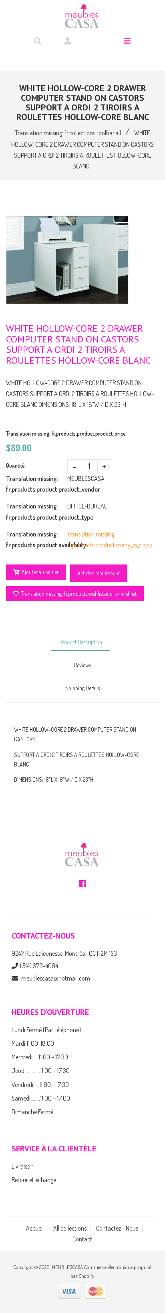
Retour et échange (34, 1180)
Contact (82, 1239)
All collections (70, 1228)
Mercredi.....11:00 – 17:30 (40, 1057)
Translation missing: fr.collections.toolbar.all (68, 133)
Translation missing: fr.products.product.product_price (66, 433)
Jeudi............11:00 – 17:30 (41, 1071)
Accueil (35, 1228)
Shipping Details (82, 688)
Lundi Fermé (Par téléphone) (46, 1030)
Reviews (82, 665)
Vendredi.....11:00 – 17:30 (40, 1085)
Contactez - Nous (117, 1228)
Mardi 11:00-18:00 (33, 1043)
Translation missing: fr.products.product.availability (36, 539)
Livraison (23, 1166)
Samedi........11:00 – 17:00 (41, 1098)
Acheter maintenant (98, 573)
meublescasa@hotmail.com (55, 978)
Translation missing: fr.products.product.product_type (36, 511)
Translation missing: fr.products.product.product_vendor (36, 483)
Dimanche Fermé (32, 1112)
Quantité (15, 465)
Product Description (80, 641)
